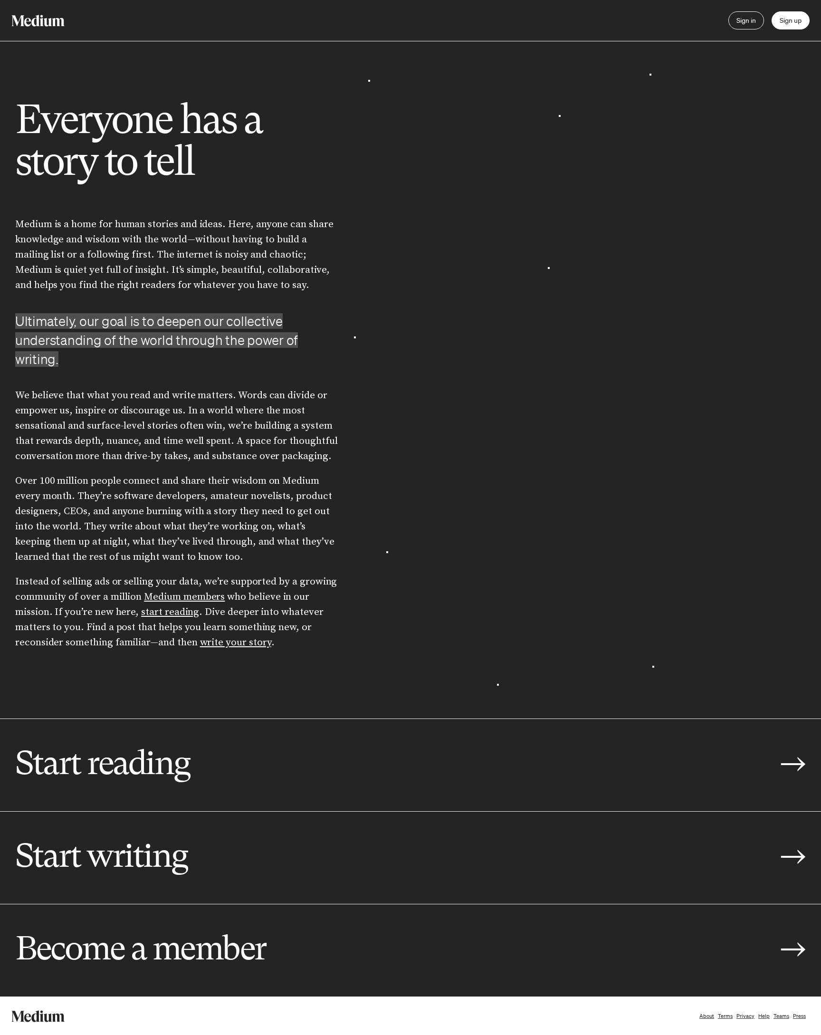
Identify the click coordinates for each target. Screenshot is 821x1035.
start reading (170, 612)
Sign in (746, 20)
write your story (235, 642)
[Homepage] (38, 21)
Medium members (184, 597)
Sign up (791, 20)
